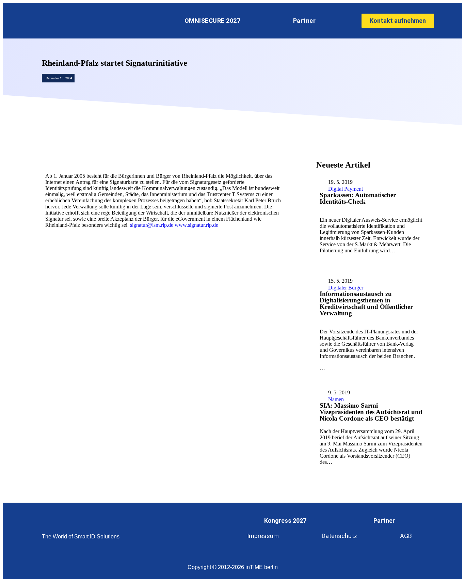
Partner (304, 20)
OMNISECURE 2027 (213, 20)
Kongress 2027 (285, 520)
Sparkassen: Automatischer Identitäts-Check (358, 198)
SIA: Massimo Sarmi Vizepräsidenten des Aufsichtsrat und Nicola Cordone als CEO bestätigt (371, 412)
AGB (406, 535)
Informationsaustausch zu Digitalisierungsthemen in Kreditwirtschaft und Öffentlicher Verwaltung (366, 303)
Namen (336, 399)
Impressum (263, 535)
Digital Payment (345, 189)
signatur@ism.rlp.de (151, 225)
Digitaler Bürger (345, 287)
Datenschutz (339, 535)
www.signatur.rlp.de (196, 225)
